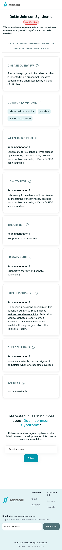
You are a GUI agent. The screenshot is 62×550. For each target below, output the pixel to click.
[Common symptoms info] (40, 102)
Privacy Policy (38, 546)
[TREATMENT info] (27, 224)
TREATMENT (18, 48)
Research (35, 504)
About (34, 499)
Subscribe (51, 526)
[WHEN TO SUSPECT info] (36, 138)
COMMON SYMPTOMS (29, 44)
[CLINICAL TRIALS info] (33, 347)
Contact (51, 501)
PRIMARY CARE (32, 48)
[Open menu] (56, 5)
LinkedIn (51, 507)
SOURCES (44, 48)
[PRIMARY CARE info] (30, 257)
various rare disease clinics (23, 314)
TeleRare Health (17, 328)
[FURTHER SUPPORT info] (36, 293)
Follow (31, 458)
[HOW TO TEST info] (29, 181)
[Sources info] (23, 383)
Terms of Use (24, 546)
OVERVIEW (13, 44)
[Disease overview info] (37, 65)
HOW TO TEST (47, 44)
